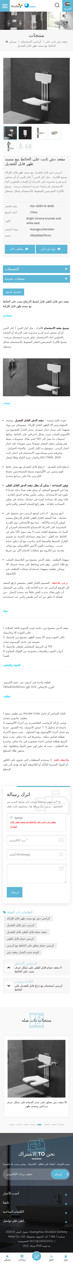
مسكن (13, 42)
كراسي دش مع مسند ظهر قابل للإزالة (28, 918)
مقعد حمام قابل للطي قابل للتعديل (27, 932)
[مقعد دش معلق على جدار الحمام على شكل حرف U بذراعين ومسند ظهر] (37, 1069)
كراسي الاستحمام (31, 42)
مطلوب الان (16, 249)
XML (53, 1237)
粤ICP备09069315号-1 (42, 1241)
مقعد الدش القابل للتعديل (29, 420)
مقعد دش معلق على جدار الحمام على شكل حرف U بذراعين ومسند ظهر (37, 1104)
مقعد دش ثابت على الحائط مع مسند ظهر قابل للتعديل (33, 824)
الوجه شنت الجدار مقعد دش (23, 952)
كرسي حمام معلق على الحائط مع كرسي (30, 945)
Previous (5, 1082)
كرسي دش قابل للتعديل (20, 925)
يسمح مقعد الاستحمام (56, 328)
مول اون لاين (48, 249)
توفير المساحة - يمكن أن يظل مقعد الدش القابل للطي (37, 485)
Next (68, 1082)
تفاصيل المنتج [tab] (13, 292)
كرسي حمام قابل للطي (20, 939)
